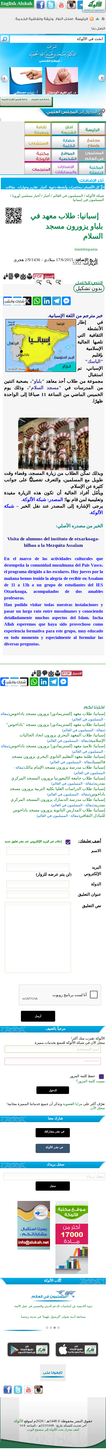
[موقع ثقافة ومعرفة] (38, 129)
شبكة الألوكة (95, 196)
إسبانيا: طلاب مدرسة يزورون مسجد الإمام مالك (64, 767)
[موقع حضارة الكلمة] (65, 142)
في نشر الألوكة (54, 1147)
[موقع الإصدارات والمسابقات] (65, 169)
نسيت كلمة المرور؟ (90, 1081)
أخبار (43, 187)
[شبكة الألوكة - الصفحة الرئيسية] (81, 21)
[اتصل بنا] (98, 30)
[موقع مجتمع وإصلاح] (92, 142)
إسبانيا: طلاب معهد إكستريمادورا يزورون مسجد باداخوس (57, 714)
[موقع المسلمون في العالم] (92, 156)
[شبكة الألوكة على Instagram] (71, 5)
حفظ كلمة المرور (83, 1076)
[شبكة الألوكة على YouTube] (61, 5)
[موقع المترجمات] (38, 169)
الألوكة (18, 1421)
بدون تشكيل (89, 288)
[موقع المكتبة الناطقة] (92, 169)
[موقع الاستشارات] (38, 142)
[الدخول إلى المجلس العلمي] (71, 113)
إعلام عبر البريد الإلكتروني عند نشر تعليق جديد (34, 841)
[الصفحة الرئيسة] (103, 20)
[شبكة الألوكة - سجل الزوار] (64, 20)
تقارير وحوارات (27, 187)
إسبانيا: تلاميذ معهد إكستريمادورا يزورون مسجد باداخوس (57, 746)
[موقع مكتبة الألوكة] (38, 156)
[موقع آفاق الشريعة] (65, 129)
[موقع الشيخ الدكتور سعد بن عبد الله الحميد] (53, 56)
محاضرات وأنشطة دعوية (65, 187)
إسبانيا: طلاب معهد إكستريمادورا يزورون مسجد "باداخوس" (55, 724)
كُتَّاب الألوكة (52, 1280)
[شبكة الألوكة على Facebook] (40, 5)
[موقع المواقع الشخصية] (65, 156)
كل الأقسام (91, 187)
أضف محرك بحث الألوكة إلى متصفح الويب (53, 1429)
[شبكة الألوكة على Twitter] (50, 5)
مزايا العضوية (72, 1104)
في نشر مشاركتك (54, 1131)
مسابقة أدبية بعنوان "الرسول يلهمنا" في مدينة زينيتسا (53, 1316)
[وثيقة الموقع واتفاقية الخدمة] (34, 21)
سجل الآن (98, 1108)
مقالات (10, 187)
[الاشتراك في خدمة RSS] (92, 20)
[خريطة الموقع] (97, 20)
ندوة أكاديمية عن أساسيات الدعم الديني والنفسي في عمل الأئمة (53, 1306)
